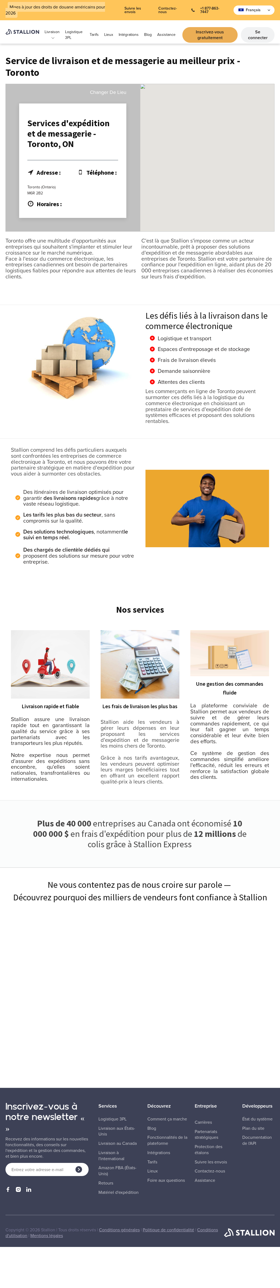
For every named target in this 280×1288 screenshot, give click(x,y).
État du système (257, 1119)
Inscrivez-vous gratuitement (210, 35)
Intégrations (129, 34)
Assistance (166, 34)
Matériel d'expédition (118, 1192)
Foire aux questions (166, 1180)
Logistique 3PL (74, 35)
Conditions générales (119, 1230)
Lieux (108, 34)
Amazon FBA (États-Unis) (117, 1171)
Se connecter (258, 35)
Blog (148, 34)
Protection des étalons (208, 1150)
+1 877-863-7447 (209, 10)
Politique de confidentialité (168, 1230)
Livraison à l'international (111, 1156)
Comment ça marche (167, 1119)
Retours (105, 1183)
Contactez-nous (167, 10)
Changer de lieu (108, 92)
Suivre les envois (132, 10)
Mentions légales (46, 1235)
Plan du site (253, 1128)
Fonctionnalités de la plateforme (167, 1140)
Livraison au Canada (117, 1143)
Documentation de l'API (257, 1140)
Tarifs (94, 34)
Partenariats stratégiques (206, 1134)
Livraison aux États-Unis (116, 1131)
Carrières (203, 1122)
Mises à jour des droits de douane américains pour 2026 (55, 10)
